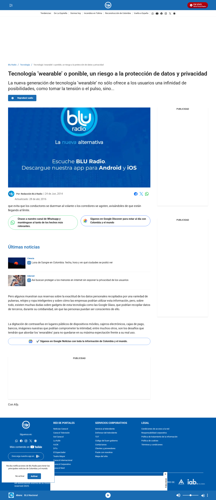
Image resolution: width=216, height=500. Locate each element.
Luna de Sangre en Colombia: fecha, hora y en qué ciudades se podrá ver (72, 262)
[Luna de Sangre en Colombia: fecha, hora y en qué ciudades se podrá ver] (16, 263)
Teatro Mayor (59, 456)
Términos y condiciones (152, 445)
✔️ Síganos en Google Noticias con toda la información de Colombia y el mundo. (82, 341)
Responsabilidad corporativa (154, 433)
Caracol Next (59, 468)
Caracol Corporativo (62, 464)
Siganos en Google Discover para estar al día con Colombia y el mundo (118, 220)
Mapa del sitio (101, 456)
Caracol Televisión (61, 433)
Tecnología (25, 65)
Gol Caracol (58, 437)
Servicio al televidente (105, 429)
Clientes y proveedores (105, 449)
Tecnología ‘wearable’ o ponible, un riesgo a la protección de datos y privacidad (69, 65)
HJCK (55, 445)
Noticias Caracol (60, 429)
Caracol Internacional (62, 460)
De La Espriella (60, 13)
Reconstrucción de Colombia (118, 13)
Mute (178, 495)
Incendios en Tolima (93, 13)
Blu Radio (12, 65)
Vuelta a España (141, 13)
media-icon (108, 495)
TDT (97, 437)
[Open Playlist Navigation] (207, 495)
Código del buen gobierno (106, 441)
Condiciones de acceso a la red (155, 429)
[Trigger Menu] (11, 5)
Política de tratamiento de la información (159, 437)
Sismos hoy (75, 13)
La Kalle (56, 441)
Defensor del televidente (106, 433)
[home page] (108, 5)
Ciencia (30, 258)
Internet (30, 276)
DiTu (55, 449)
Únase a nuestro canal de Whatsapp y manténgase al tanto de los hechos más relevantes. (40, 222)
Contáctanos (101, 445)
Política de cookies (149, 441)
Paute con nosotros (104, 452)
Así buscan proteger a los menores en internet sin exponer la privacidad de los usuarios (80, 280)
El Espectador (59, 452)
